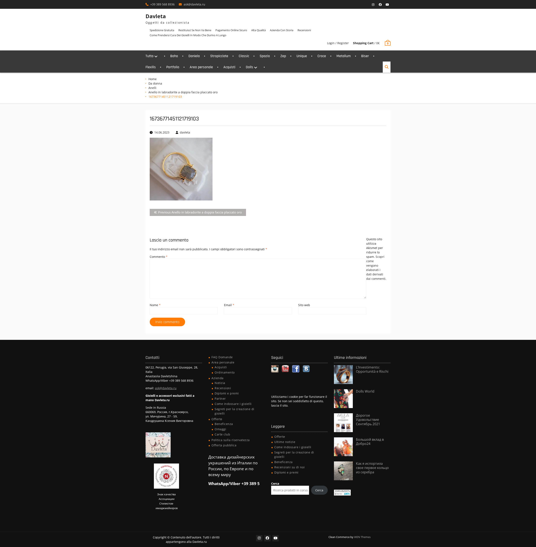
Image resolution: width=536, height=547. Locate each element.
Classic (244, 56)
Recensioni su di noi (289, 467)
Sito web (304, 305)
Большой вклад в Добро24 (370, 441)
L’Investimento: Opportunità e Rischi (372, 369)
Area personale (201, 67)
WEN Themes (362, 537)
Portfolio (172, 67)
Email (229, 305)
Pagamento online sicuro (231, 30)
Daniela (194, 56)
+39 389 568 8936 (162, 4)
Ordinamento (225, 372)
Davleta (156, 16)
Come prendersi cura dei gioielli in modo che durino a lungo (188, 35)
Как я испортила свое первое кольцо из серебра (372, 468)
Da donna (155, 83)
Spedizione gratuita (162, 30)
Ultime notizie (284, 442)
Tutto (149, 56)
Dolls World (365, 391)
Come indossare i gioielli (233, 404)
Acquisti (229, 67)
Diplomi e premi (227, 393)
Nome (155, 305)
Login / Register (338, 43)
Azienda (217, 378)
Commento (159, 257)
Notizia (220, 383)
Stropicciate (219, 56)
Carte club (222, 434)
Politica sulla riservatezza (230, 440)
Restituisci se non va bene (194, 30)
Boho (174, 56)
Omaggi (220, 429)
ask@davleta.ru (194, 4)
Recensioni (304, 30)
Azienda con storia (281, 30)
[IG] (373, 4)
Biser (365, 56)
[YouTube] (387, 4)
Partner (220, 399)
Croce (321, 56)
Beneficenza (224, 424)
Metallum (343, 56)
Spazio (265, 56)
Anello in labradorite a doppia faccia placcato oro (183, 92)
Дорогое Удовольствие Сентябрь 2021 (368, 419)
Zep (283, 56)
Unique (301, 56)
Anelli (152, 88)
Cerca (275, 483)
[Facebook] (380, 4)
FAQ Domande (222, 357)
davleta (185, 132)
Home (152, 79)
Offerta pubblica (223, 445)
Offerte (216, 419)
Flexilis (151, 67)
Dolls (249, 67)
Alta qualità (258, 30)
